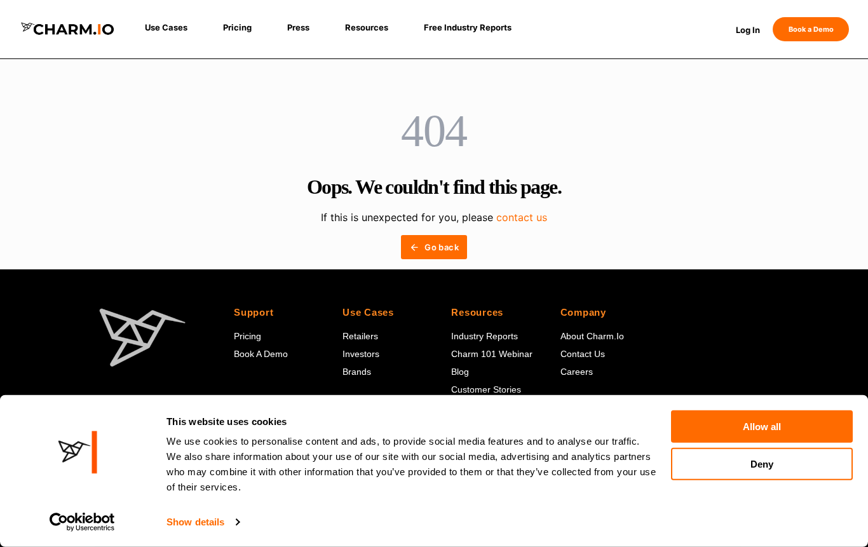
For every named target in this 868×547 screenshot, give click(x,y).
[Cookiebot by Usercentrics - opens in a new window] (82, 522)
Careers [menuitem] (576, 372)
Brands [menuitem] (356, 372)
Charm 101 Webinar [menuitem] (491, 354)
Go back (441, 247)
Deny (761, 464)
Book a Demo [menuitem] (261, 354)
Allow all (762, 426)
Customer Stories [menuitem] (486, 389)
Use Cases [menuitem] (368, 312)
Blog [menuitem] (460, 372)
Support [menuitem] (253, 312)
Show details (195, 522)
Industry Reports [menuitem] (484, 336)
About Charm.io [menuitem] (592, 336)
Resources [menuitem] (477, 312)
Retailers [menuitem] (360, 336)
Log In (748, 30)
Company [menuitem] (583, 312)
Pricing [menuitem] (247, 336)
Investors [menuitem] (360, 354)
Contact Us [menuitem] (582, 354)
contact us (521, 217)
